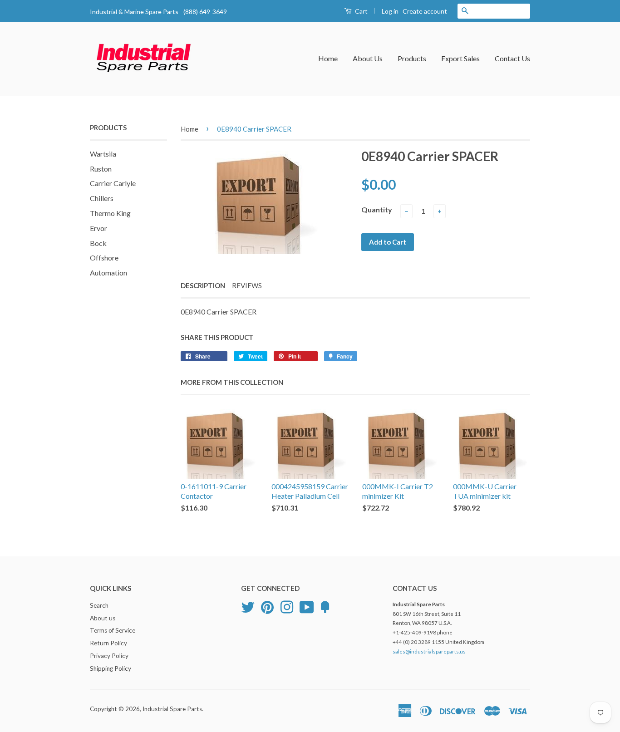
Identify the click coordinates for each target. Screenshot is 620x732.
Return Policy (108, 643)
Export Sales (460, 58)
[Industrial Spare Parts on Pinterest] (267, 605)
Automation (108, 272)
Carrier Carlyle (113, 183)
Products (412, 58)
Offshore (104, 257)
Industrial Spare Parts (172, 708)
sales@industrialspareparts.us (429, 651)
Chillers (101, 198)
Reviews (247, 285)
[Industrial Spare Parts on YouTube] (307, 605)
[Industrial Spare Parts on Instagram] (287, 605)
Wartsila (103, 153)
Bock (98, 243)
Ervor (98, 228)
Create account (425, 11)
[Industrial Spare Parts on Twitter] (248, 605)
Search (99, 605)
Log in (390, 11)
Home (328, 58)
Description (203, 285)
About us (102, 618)
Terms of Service (112, 630)
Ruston (101, 168)
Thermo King (110, 213)
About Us (368, 58)
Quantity (376, 209)
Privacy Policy (109, 655)
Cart (361, 11)
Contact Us (512, 58)
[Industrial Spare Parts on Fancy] (325, 605)
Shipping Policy (110, 668)
